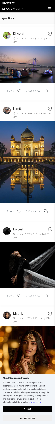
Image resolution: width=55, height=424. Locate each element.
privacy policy (35, 401)
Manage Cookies (27, 418)
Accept (27, 408)
